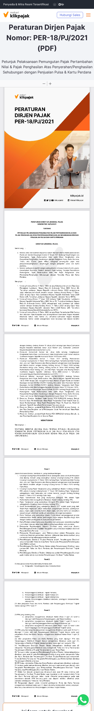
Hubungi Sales (70, 15)
